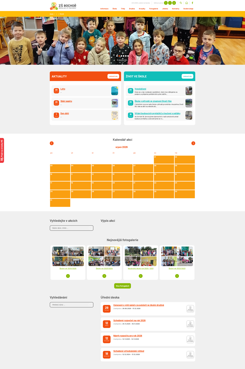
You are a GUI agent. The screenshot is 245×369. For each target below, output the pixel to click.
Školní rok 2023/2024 (104, 268)
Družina (132, 9)
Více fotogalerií (122, 286)
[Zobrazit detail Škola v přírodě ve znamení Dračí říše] (159, 103)
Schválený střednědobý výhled (128, 351)
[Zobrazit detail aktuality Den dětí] (85, 115)
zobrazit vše (113, 76)
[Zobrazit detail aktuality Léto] (85, 91)
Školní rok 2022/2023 (177, 268)
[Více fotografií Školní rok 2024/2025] (68, 276)
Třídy (123, 9)
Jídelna (165, 9)
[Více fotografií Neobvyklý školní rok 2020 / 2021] (141, 276)
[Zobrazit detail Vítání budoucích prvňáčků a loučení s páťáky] (159, 115)
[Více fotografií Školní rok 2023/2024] (104, 276)
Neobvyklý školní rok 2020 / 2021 (140, 268)
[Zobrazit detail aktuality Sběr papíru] (85, 103)
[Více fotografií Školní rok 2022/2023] (177, 276)
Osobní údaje (188, 9)
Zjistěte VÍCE (123, 60)
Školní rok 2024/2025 (68, 268)
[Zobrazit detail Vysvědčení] (159, 91)
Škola (115, 9)
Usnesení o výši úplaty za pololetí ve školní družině (138, 305)
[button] (117, 56)
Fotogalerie (153, 9)
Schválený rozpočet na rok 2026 (129, 320)
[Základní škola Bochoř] (63, 6)
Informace (104, 9)
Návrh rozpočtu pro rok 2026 (127, 335)
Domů (51, 14)
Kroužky (142, 9)
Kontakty (175, 9)
